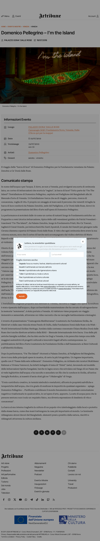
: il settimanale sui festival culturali (34, 281)
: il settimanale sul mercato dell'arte (35, 267)
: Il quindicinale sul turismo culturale (34, 277)
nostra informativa (50, 286)
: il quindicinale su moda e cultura (34, 274)
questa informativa (64, 289)
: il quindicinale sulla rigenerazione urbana (38, 270)
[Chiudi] (83, 241)
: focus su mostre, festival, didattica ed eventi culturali (43, 263)
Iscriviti (22, 296)
